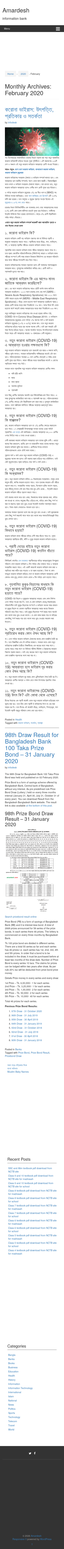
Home (10, 73)
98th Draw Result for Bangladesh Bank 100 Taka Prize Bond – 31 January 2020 (32, 747)
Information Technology (20, 1388)
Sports (11, 1413)
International (14, 1392)
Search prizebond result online (21, 916)
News (11, 1404)
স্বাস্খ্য (40, 722)
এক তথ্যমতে (23, 560)
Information (14, 1384)
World (11, 1429)
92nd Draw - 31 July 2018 (24, 1031)
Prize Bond (24, 1052)
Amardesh (15, 10)
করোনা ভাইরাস (23, 722)
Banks (18, 1049)
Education (13, 1371)
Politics (11, 1408)
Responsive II (19, 1539)
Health (18, 719)
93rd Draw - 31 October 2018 (26, 1027)
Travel (11, 1425)
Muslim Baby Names (18, 1071)
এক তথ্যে (16, 432)
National (12, 1400)
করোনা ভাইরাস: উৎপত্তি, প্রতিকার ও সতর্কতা (29, 112)
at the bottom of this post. (39, 805)
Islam (11, 1396)
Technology (14, 1417)
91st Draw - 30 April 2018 (24, 1036)
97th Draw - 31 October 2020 (26, 1011)
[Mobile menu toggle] (58, 28)
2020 (23, 73)
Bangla (11, 1354)
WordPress (46, 1539)
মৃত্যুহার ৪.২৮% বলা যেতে (15, 202)
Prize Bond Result (40, 1052)
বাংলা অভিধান (12, 1068)
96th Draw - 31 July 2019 (24, 1015)
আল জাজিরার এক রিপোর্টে (38, 195)
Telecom (12, 1421)
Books (11, 1363)
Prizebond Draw (13, 1056)
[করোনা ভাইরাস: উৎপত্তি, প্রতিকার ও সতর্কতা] (32, 141)
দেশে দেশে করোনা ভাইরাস (24, 169)
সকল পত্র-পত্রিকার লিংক (17, 1065)
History (11, 1379)
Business (13, 1367)
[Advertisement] (32, 50)
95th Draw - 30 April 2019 (24, 1019)
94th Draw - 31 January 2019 (26, 1023)
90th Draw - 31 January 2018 (26, 1040)
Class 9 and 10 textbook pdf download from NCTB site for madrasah (30, 1177)
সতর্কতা (33, 722)
